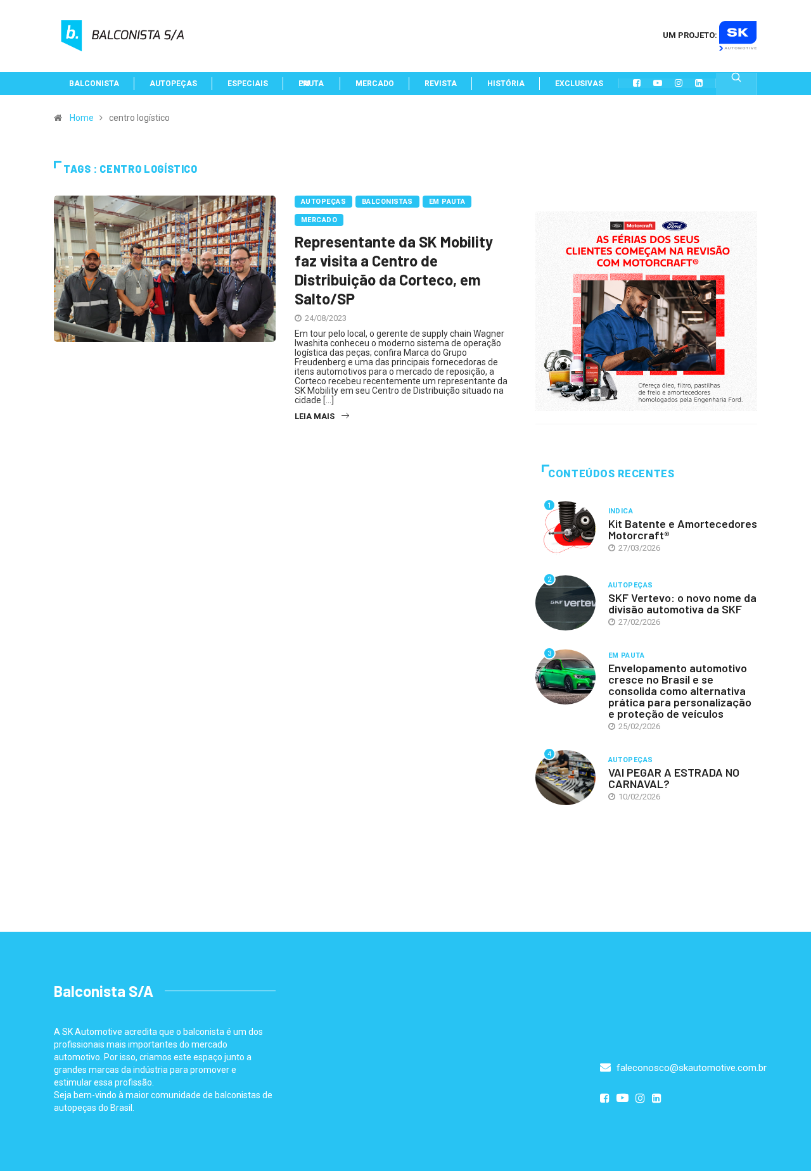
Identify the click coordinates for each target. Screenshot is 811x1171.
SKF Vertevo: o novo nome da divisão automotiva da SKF (682, 603)
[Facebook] (637, 83)
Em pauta (447, 201)
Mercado (319, 220)
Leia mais (315, 416)
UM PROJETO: (691, 35)
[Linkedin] (699, 83)
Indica (621, 511)
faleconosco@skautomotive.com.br (690, 1068)
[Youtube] (657, 83)
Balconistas (387, 201)
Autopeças (323, 201)
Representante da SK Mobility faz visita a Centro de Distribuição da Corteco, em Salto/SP (394, 270)
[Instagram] (678, 83)
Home (82, 118)
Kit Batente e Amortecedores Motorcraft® (682, 529)
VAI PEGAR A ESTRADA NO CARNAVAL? (673, 778)
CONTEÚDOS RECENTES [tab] (611, 474)
